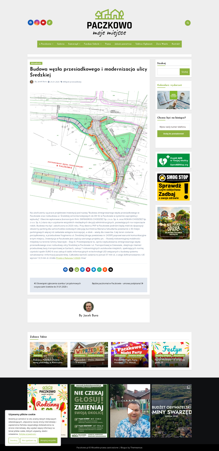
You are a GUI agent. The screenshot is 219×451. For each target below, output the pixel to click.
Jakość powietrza (123, 44)
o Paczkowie (45, 44)
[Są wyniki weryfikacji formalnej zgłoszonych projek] (172, 411)
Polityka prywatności (27, 434)
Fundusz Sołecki (92, 44)
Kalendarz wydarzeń (169, 85)
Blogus (124, 447)
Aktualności (36, 63)
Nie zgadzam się (29, 440)
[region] (33, 428)
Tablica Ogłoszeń (143, 44)
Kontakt (176, 44)
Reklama (38, 355)
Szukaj (161, 63)
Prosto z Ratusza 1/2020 (68, 258)
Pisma (108, 44)
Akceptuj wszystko (48, 440)
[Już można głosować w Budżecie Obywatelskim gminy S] (89, 411)
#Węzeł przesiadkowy (72, 82)
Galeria (61, 44)
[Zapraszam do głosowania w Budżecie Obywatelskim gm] (130, 411)
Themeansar (136, 447)
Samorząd (73, 44)
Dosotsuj (13, 440)
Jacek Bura (42, 81)
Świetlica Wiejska (95, 355)
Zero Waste (162, 44)
